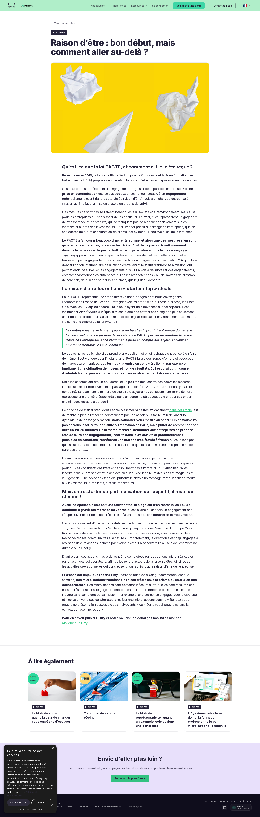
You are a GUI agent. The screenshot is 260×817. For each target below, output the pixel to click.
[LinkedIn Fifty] (224, 807)
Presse (70, 807)
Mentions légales (134, 807)
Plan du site (84, 807)
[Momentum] (27, 5)
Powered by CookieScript (30, 809)
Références (119, 5)
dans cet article (180, 410)
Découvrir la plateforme (130, 778)
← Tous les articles (63, 23)
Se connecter (160, 5)
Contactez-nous (222, 5)
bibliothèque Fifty (75, 623)
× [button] (52, 748)
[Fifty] (11, 5)
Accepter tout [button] (18, 802)
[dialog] (30, 779)
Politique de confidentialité (107, 807)
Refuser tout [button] (42, 802)
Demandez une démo (188, 5)
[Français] (247, 5)
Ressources (137, 5)
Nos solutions (98, 5)
